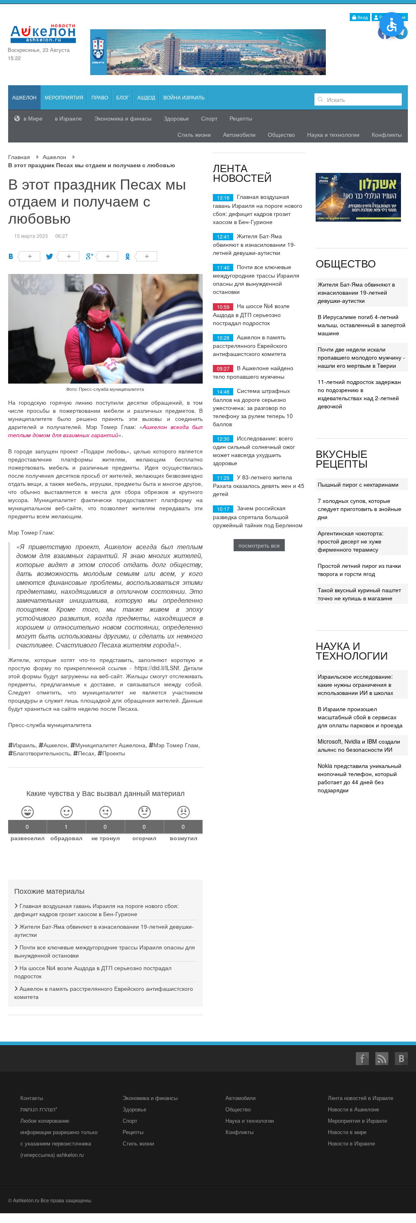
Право (99, 97)
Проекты (113, 753)
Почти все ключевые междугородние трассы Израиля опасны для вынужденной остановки (256, 279)
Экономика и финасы (123, 118)
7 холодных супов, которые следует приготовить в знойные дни (359, 508)
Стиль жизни (194, 134)
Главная (19, 157)
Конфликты (387, 134)
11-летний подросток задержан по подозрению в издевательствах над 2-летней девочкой (359, 393)
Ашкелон (54, 157)
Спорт (209, 118)
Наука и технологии (333, 134)
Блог (122, 97)
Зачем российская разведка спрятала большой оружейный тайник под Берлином (258, 516)
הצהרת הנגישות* (38, 1109)
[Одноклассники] (141, 256)
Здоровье (176, 118)
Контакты (31, 1098)
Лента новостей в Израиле (360, 1098)
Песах (86, 753)
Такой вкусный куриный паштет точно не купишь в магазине (359, 594)
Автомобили (239, 134)
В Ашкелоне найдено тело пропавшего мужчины (253, 372)
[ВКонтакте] (24, 256)
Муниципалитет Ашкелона (110, 745)
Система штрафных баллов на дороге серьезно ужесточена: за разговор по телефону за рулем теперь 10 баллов (253, 406)
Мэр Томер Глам (176, 745)
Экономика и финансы (150, 1098)
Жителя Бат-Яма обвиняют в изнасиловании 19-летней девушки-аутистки (254, 244)
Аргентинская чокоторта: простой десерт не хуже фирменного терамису (351, 541)
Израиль (24, 745)
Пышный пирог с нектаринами (358, 484)
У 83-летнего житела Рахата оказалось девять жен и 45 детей (258, 485)
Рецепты (241, 118)
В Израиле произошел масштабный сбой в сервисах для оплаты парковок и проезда (360, 717)
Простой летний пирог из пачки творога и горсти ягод (359, 569)
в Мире (32, 118)
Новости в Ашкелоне (353, 1109)
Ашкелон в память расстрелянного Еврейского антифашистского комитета (250, 345)
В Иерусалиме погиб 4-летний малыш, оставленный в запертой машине (361, 325)
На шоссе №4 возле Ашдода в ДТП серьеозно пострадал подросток (251, 314)
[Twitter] (63, 256)
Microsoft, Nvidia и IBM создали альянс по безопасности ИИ (359, 745)
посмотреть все (259, 545)
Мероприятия (64, 97)
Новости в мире (347, 1132)
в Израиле (68, 118)
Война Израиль (184, 97)
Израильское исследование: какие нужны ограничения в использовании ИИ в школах (355, 684)
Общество (281, 134)
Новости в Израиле (351, 1143)
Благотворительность (41, 753)
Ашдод (146, 97)
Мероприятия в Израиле (357, 1120)
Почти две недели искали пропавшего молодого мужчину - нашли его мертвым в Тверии (361, 357)
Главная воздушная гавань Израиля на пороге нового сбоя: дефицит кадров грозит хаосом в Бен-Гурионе (96, 910)
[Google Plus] (102, 256)
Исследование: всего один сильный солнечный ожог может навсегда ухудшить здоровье (254, 450)
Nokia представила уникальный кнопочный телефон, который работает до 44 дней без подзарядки (359, 777)
